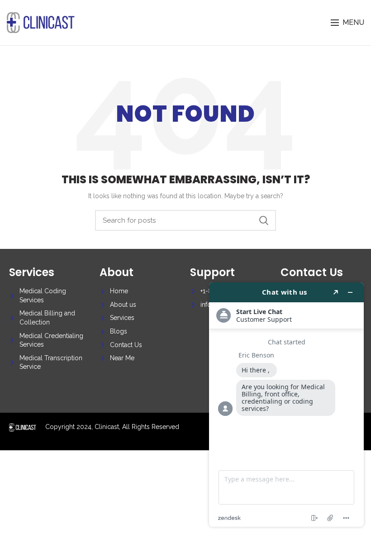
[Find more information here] (286, 404)
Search (263, 220)
